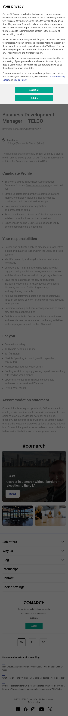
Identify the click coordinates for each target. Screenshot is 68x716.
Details (34, 98)
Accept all (34, 90)
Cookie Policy (20, 80)
